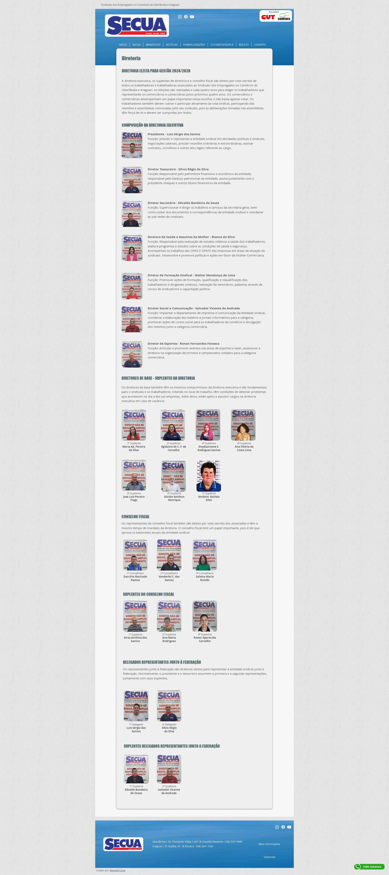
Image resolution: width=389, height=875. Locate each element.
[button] (136, 45)
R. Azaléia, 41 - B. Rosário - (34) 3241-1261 (189, 846)
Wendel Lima (117, 870)
